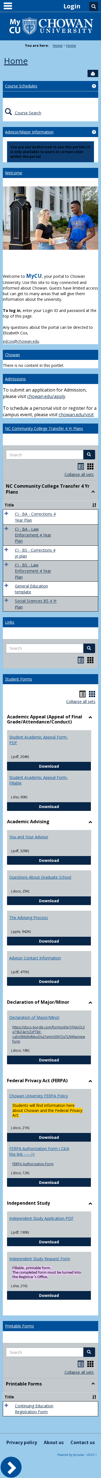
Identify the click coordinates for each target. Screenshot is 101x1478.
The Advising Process (28, 917)
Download (65, 766)
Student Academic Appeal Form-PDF (38, 739)
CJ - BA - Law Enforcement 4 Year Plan (33, 535)
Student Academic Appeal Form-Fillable (38, 780)
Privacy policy (21, 1442)
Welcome (13, 172)
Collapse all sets (79, 474)
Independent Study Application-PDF (41, 1218)
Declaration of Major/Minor (34, 1017)
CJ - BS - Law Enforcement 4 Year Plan (33, 571)
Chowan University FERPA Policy (38, 1095)
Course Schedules (21, 86)
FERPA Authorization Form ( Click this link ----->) (39, 1151)
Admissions (15, 378)
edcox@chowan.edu (21, 341)
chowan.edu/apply (46, 396)
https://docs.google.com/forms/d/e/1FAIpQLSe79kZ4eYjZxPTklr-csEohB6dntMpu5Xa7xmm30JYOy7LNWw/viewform (48, 1034)
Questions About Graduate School (40, 877)
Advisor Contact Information (35, 958)
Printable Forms (19, 1326)
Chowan (12, 354)
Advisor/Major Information (29, 132)
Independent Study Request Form (39, 1258)
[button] (89, 454)
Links (9, 622)
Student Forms (18, 679)
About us (54, 1442)
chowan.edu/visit (76, 414)
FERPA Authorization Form (33, 1164)
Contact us (82, 1442)
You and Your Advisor (28, 836)
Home (58, 45)
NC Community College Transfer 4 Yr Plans (44, 428)
